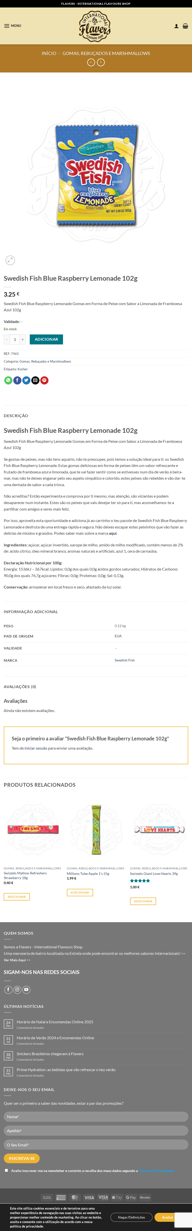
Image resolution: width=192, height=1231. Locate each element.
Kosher (23, 369)
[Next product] (91, 62)
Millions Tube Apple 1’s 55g (88, 873)
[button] (12, 26)
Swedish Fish (125, 660)
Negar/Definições (131, 1217)
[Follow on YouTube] (26, 990)
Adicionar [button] (17, 896)
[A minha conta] (176, 25)
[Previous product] (101, 62)
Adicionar (46, 339)
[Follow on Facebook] (8, 990)
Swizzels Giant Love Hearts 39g (154, 873)
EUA (118, 636)
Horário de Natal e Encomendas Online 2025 (55, 1021)
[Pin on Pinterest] (44, 380)
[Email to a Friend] (35, 380)
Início (49, 53)
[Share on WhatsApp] (8, 380)
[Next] (188, 853)
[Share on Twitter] (26, 380)
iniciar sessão (35, 748)
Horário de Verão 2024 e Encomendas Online (55, 1037)
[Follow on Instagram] (17, 990)
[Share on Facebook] (17, 380)
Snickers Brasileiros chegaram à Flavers (50, 1053)
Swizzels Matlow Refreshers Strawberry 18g (25, 875)
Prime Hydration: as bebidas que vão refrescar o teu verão (66, 1069)
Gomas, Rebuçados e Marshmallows (106, 53)
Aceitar (168, 1217)
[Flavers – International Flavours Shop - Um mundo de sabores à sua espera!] (96, 25)
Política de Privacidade (156, 1170)
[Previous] (4, 853)
